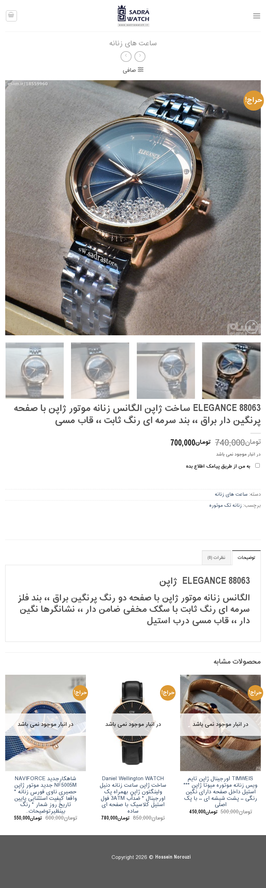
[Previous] (247, 207)
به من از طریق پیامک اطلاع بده (218, 466)
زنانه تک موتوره (225, 506)
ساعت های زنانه (133, 43)
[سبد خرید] (11, 15)
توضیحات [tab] (246, 558)
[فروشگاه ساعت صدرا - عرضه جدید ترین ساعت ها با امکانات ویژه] (133, 15)
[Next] (14, 207)
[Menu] (256, 15)
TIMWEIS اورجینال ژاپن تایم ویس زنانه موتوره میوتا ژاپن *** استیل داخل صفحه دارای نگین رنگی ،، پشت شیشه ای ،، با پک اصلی (220, 792)
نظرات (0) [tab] (216, 558)
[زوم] (252, 327)
